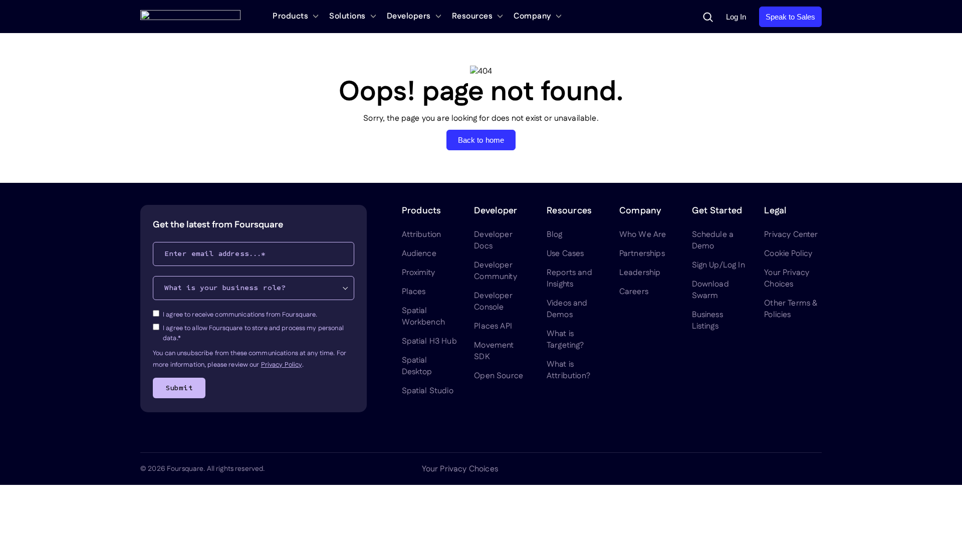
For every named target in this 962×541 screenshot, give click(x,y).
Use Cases (565, 253)
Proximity (418, 273)
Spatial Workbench (423, 316)
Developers (409, 16)
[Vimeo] (792, 469)
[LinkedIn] (719, 469)
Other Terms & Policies (790, 309)
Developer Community (495, 271)
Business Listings (707, 320)
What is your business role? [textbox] (225, 288)
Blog (555, 234)
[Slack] (816, 469)
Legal (775, 210)
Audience (419, 253)
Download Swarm (710, 290)
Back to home (481, 140)
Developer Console (493, 301)
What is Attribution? (568, 370)
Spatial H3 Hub (429, 341)
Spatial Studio (427, 391)
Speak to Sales (790, 17)
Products (290, 16)
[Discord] (768, 469)
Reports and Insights (569, 278)
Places (414, 292)
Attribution (421, 234)
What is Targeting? (565, 339)
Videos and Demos (567, 309)
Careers (633, 292)
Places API (493, 326)
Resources (472, 16)
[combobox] (253, 288)
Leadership (640, 273)
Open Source (498, 376)
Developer (495, 210)
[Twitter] (744, 469)
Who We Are (642, 234)
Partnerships (642, 253)
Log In (736, 17)
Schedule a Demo (713, 240)
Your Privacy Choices (786, 278)
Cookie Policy (788, 253)
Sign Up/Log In (718, 265)
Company (532, 16)
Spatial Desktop (417, 366)
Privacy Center (791, 234)
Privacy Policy (281, 364)
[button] (708, 17)
